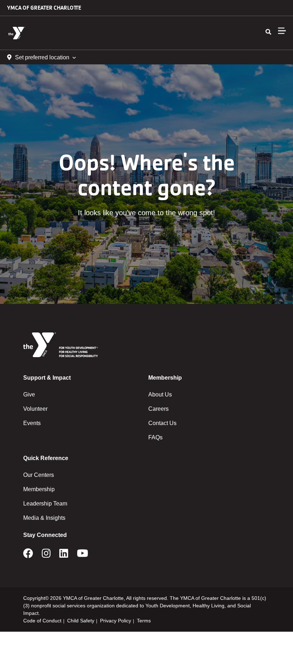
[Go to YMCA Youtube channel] (82, 555)
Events (32, 423)
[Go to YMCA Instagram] (46, 555)
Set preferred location (42, 57)
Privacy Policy (115, 620)
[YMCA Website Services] (48, 33)
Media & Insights (44, 518)
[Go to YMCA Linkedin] (63, 555)
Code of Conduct (42, 620)
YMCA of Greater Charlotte (44, 7)
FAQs (155, 437)
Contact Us (162, 423)
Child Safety (80, 620)
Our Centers (38, 475)
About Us (160, 394)
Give (29, 394)
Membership (39, 489)
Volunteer (35, 409)
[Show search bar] (268, 32)
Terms (144, 620)
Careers (158, 409)
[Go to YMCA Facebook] (28, 555)
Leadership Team (45, 503)
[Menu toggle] (282, 31)
